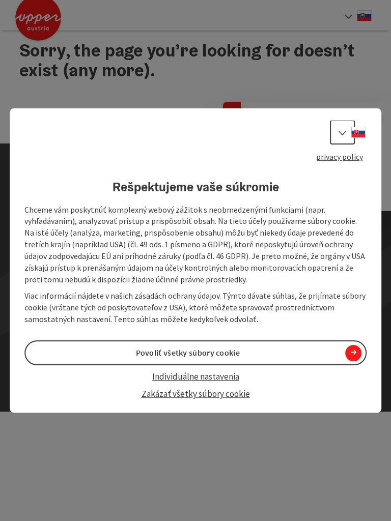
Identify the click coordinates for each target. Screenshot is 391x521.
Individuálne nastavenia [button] (195, 376)
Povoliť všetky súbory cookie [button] (188, 353)
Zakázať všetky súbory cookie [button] (196, 394)
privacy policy (339, 157)
